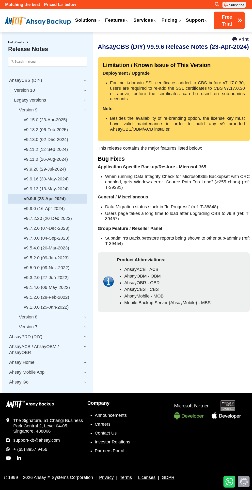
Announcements (111, 415)
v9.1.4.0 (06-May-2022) (47, 287)
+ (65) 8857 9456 (30, 449)
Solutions (86, 20)
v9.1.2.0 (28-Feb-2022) (46, 297)
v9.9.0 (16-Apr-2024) (44, 208)
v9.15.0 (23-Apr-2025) (45, 119)
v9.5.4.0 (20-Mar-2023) (46, 247)
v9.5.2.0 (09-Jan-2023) (46, 257)
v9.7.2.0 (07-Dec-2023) (46, 228)
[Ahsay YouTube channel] (8, 458)
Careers (102, 424)
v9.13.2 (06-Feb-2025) (46, 129)
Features (115, 20)
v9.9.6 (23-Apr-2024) (45, 198)
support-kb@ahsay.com (36, 440)
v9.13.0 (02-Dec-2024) (46, 139)
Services (143, 20)
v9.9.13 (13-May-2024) (46, 188)
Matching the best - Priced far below (40, 4)
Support (195, 20)
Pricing (169, 20)
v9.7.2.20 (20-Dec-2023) (48, 218)
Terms (126, 477)
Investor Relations (112, 441)
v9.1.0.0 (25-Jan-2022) (46, 307)
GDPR (168, 477)
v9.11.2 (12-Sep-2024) (46, 149)
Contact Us (106, 433)
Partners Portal (109, 450)
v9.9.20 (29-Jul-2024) (45, 169)
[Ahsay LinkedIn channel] (19, 458)
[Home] (38, 21)
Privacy (106, 477)
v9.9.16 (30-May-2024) (46, 178)
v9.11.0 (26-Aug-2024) (46, 159)
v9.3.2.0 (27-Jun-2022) (46, 277)
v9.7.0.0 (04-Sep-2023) (46, 238)
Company (98, 403)
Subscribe (236, 5)
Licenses (147, 477)
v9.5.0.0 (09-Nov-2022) (46, 267)
